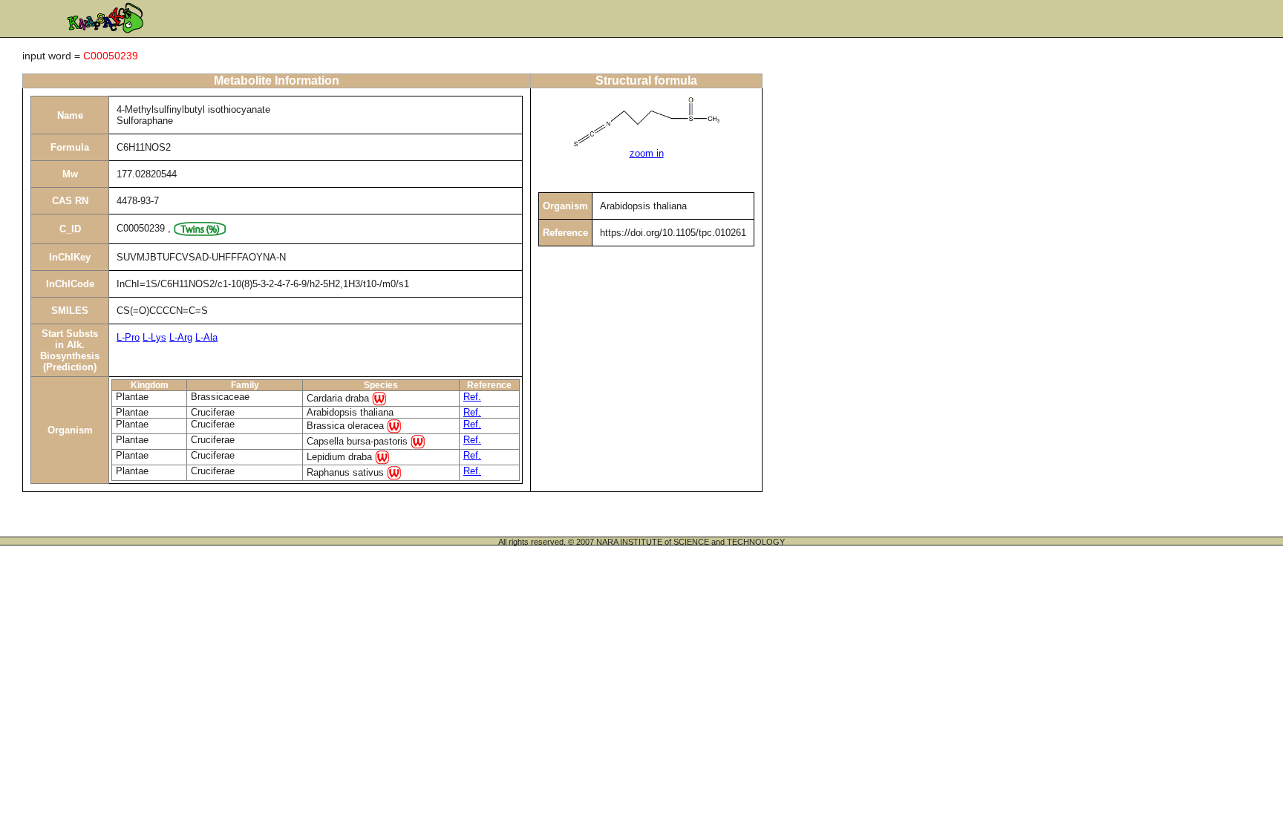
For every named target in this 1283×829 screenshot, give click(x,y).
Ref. (472, 396)
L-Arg (180, 337)
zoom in (647, 153)
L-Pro (128, 337)
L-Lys (154, 337)
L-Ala (206, 337)
